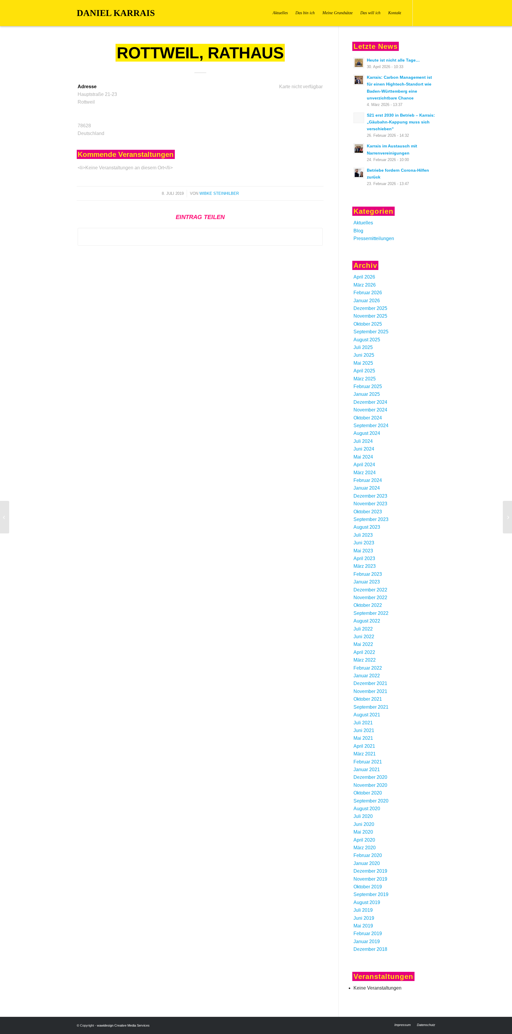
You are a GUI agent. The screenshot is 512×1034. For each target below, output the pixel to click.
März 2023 (364, 566)
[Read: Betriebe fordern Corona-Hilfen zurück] (358, 173)
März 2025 (364, 378)
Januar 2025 (366, 394)
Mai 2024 (363, 456)
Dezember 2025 (370, 308)
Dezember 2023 (370, 495)
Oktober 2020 (367, 792)
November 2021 (370, 691)
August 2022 (366, 620)
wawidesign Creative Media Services (123, 1025)
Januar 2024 (366, 488)
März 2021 (364, 753)
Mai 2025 (363, 363)
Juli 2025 (363, 347)
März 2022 (364, 659)
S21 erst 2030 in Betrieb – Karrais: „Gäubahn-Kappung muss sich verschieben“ (401, 122)
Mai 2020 (363, 831)
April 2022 (364, 652)
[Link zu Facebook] (421, 12)
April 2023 (364, 558)
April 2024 (364, 464)
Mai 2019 (363, 925)
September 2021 (370, 707)
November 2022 (370, 597)
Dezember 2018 (370, 949)
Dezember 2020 (370, 777)
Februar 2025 (367, 386)
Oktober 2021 (367, 699)
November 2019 (370, 879)
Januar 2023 (366, 581)
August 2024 (366, 433)
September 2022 (370, 613)
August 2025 (366, 339)
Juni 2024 (363, 448)
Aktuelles (363, 222)
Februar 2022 (367, 667)
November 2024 (370, 409)
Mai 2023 (363, 550)
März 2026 (364, 284)
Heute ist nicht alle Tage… (393, 60)
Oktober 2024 (367, 417)
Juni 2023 (363, 542)
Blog (358, 230)
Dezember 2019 (370, 871)
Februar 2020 (367, 855)
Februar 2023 (367, 574)
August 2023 (366, 527)
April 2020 (364, 839)
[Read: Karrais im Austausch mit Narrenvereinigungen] (358, 148)
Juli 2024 (363, 441)
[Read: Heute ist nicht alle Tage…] (358, 62)
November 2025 (370, 316)
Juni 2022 (363, 636)
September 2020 (370, 800)
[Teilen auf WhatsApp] (200, 236)
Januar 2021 (366, 769)
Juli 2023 (363, 535)
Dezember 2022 (370, 589)
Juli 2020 (363, 816)
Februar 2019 (367, 933)
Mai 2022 (363, 644)
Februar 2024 (367, 480)
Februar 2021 (367, 761)
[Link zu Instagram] (430, 12)
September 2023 (370, 519)
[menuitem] (280, 13)
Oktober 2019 (367, 886)
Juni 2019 (363, 918)
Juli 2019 (363, 910)
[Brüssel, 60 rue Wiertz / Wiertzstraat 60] (4, 517)
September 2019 (370, 894)
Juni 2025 (363, 355)
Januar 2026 (366, 300)
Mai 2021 (363, 738)
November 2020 (370, 785)
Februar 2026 (367, 292)
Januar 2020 (366, 863)
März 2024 (364, 472)
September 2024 (370, 425)
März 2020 (364, 847)
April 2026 (364, 276)
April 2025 (364, 370)
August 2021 (366, 714)
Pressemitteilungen (373, 238)
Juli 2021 (363, 722)
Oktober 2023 (367, 511)
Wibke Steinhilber (219, 193)
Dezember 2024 (370, 402)
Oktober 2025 (367, 324)
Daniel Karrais (116, 13)
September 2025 (370, 331)
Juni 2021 (363, 730)
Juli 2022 (363, 628)
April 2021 (364, 746)
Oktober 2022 (367, 605)
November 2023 (370, 503)
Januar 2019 (366, 941)
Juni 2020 (363, 824)
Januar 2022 (366, 675)
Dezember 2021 (370, 683)
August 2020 (366, 808)
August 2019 (366, 902)
